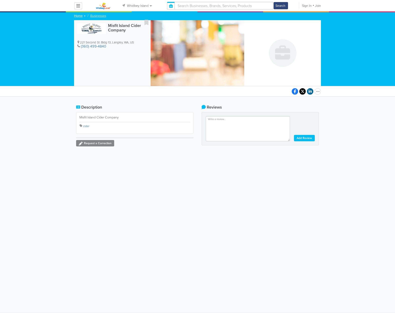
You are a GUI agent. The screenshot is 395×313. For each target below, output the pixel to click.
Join (318, 5)
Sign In (307, 5)
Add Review (304, 138)
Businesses (98, 15)
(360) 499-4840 (93, 46)
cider (86, 126)
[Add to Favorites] (146, 22)
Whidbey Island (137, 5)
